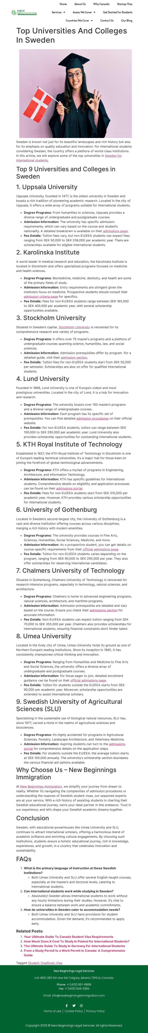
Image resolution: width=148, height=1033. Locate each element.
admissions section (104, 610)
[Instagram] (81, 1005)
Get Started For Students (117, 12)
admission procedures (93, 418)
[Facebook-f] (66, 1005)
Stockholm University (74, 327)
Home (63, 4)
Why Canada (101, 4)
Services (56, 12)
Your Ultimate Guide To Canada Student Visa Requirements (68, 937)
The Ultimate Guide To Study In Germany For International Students (74, 946)
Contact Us (107, 20)
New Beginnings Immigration (41, 786)
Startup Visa (124, 4)
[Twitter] (74, 1005)
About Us (80, 4)
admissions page (115, 231)
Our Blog (126, 20)
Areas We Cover (82, 12)
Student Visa (37, 963)
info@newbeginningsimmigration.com (78, 995)
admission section (74, 357)
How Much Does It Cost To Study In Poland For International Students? (77, 941)
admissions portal (69, 488)
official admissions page (100, 549)
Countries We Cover (77, 20)
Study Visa (54, 963)
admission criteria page (41, 296)
